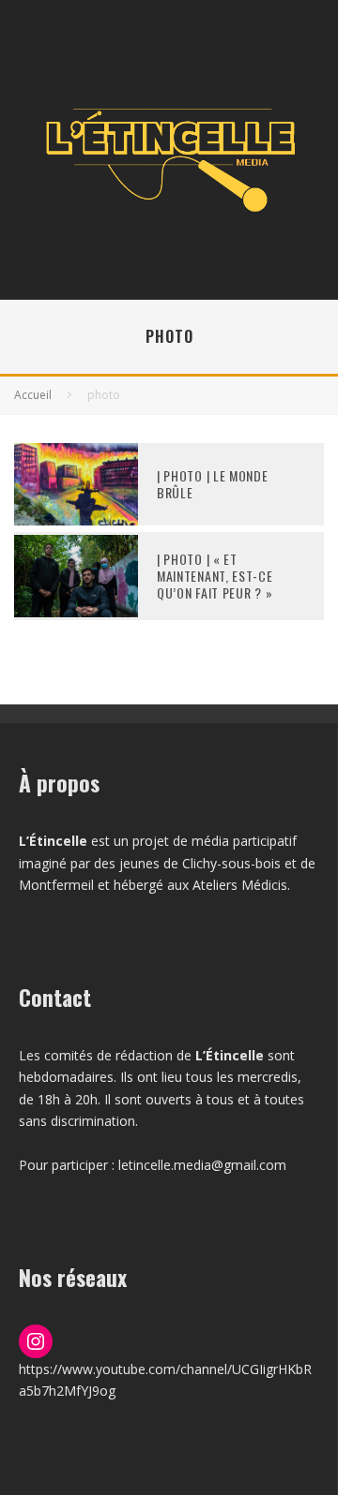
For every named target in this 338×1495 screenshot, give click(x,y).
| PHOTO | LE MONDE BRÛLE (213, 484)
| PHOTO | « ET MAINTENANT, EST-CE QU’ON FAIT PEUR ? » (215, 575)
